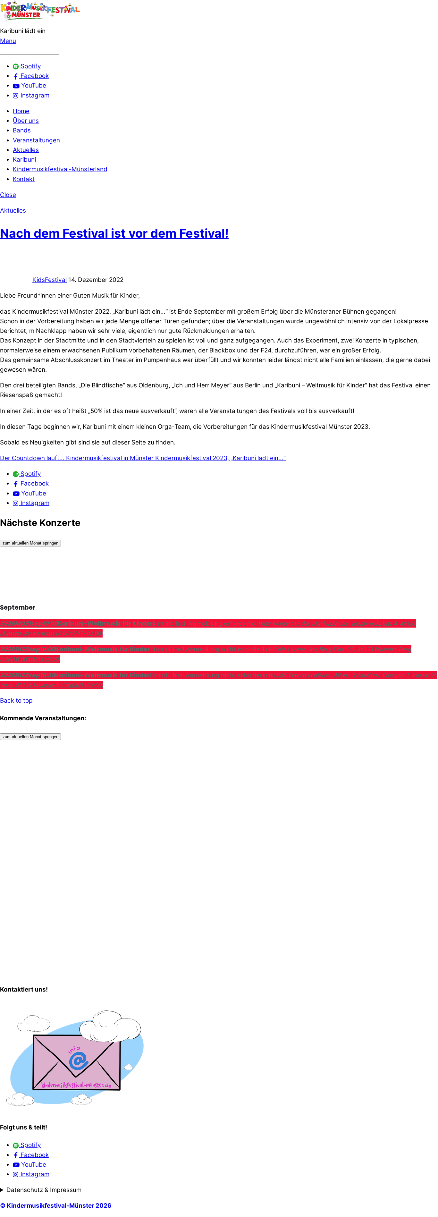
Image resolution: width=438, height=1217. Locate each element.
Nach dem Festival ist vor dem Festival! (114, 233)
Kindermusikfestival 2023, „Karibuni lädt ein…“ (220, 458)
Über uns (26, 120)
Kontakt (24, 179)
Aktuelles (26, 150)
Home (21, 111)
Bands (22, 130)
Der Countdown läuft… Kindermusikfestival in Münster (77, 458)
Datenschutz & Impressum (43, 1190)
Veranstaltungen (36, 140)
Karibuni (24, 159)
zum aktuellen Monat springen (30, 543)
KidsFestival (49, 279)
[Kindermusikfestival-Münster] (40, 21)
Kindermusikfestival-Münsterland (60, 169)
